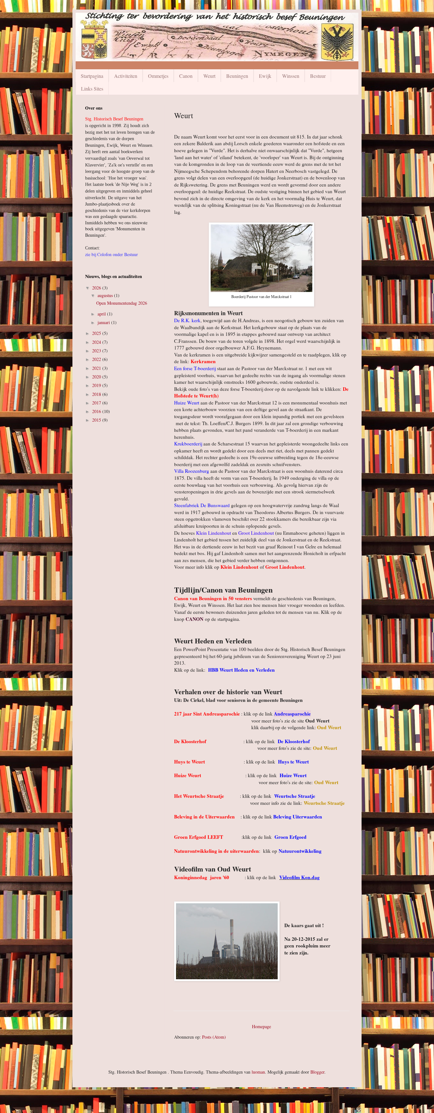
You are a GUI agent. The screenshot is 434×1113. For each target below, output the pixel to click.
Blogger (317, 1072)
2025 (97, 333)
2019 (97, 385)
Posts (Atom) (214, 1037)
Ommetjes (158, 75)
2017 (97, 403)
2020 (97, 377)
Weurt (209, 75)
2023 (97, 351)
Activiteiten (125, 75)
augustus (106, 295)
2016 (97, 411)
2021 (97, 368)
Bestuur (318, 75)
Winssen (290, 75)
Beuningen (237, 75)
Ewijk (265, 75)
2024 (97, 342)
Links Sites (92, 88)
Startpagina (92, 75)
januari (104, 322)
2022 (97, 359)
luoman (258, 1072)
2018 (97, 394)
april (102, 314)
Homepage (261, 1026)
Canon (186, 75)
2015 (97, 420)
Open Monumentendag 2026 (121, 303)
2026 (97, 288)
